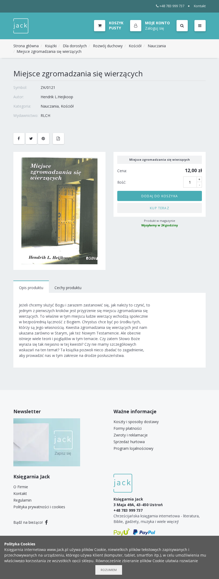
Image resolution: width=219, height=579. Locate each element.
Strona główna (26, 45)
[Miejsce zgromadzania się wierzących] (59, 210)
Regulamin (22, 500)
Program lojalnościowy (133, 448)
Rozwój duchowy (108, 45)
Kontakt (200, 6)
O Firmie (20, 486)
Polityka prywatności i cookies (39, 506)
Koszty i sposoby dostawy (136, 421)
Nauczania (157, 45)
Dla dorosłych (75, 45)
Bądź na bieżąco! (28, 522)
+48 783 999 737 (171, 6)
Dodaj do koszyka (159, 196)
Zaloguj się (154, 28)
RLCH (45, 115)
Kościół (135, 45)
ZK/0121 (48, 87)
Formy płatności (128, 428)
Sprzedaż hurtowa (129, 441)
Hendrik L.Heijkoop (57, 96)
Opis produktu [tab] (31, 287)
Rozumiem (109, 570)
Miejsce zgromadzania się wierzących (49, 51)
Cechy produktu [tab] (67, 287)
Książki (51, 45)
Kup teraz (159, 208)
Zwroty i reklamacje (131, 435)
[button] (150, 25)
